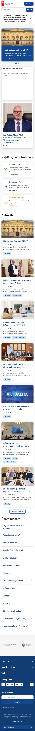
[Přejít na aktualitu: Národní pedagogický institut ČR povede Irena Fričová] (17, 37)
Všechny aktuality (17, 511)
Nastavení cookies (17, 721)
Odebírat (18, 702)
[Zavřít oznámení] (30, 18)
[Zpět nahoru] (32, 684)
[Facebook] (3, 684)
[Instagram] (8, 684)
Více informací (10, 142)
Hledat (29, 10)
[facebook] (9, 145)
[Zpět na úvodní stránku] (7, 3)
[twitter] (7, 145)
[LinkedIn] (17, 684)
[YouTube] (12, 684)
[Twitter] (21, 684)
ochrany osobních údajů (7, 707)
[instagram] (4, 145)
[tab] (17, 63)
